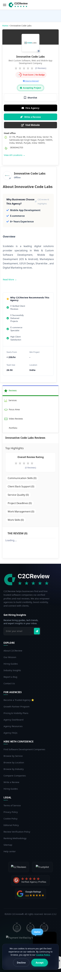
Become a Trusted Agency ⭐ (19, 699)
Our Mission (10, 657)
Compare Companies (15, 775)
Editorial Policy (11, 825)
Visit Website (32, 125)
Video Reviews (15, 418)
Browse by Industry (14, 768)
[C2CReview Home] (28, 579)
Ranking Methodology (15, 838)
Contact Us (9, 683)
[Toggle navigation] (4, 5)
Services (12, 400)
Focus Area (14, 409)
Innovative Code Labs (30, 56)
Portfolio (12, 427)
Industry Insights (12, 670)
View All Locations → (14, 154)
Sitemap (8, 844)
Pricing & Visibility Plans (16, 713)
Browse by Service (13, 755)
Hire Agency (32, 108)
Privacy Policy (11, 811)
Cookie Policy (10, 818)
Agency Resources (13, 726)
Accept (40, 962)
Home (5, 25)
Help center (10, 851)
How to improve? (32, 81)
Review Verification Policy (17, 831)
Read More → (10, 279)
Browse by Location (14, 762)
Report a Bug (10, 676)
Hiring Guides (11, 663)
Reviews (12, 390)
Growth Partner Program (16, 706)
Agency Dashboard (13, 719)
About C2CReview (13, 650)
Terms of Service (12, 805)
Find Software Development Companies (24, 749)
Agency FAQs (10, 732)
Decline (21, 962)
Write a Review (32, 116)
